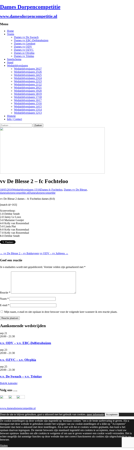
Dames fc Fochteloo (51, 189)
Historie (11, 115)
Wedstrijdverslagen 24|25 (28, 75)
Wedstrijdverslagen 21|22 (28, 84)
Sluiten (4, 445)
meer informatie (95, 414)
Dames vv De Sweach (26, 37)
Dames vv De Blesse (75, 189)
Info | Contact (14, 119)
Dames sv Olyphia (24, 52)
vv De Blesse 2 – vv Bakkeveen (19, 253)
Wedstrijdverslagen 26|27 (28, 68)
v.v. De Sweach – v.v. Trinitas (21, 376)
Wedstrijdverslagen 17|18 (28, 97)
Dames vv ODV (23, 46)
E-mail (4, 305)
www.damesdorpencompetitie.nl (18, 408)
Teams (10, 34)
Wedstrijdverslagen (17, 65)
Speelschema (14, 59)
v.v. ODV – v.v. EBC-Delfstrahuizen (25, 343)
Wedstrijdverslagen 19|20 (28, 90)
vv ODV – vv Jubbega (54, 253)
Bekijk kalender (8, 383)
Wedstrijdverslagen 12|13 (28, 112)
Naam (4, 298)
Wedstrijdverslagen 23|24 (28, 78)
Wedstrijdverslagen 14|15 (28, 106)
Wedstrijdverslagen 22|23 (28, 81)
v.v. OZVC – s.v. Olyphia (18, 360)
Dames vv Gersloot (24, 43)
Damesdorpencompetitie (42, 192)
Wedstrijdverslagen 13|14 (28, 109)
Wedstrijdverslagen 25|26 (28, 71)
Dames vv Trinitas (24, 56)
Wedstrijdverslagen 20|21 (28, 87)
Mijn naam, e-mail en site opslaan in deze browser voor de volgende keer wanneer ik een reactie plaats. (60, 311)
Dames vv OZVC (24, 49)
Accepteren (112, 414)
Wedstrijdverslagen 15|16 (28, 103)
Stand (10, 62)
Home (10, 30)
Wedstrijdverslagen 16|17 (28, 100)
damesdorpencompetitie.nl (14, 192)
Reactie (5, 292)
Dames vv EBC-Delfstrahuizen (31, 40)
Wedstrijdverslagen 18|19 (28, 93)
